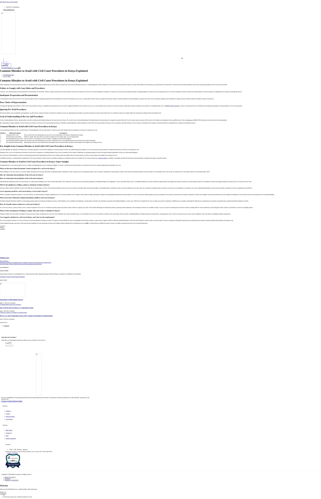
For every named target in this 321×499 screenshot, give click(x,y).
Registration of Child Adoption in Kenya (11, 299)
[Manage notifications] (3, 495)
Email (7, 343)
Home (9, 59)
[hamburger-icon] (182, 58)
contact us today (102, 158)
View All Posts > (4, 261)
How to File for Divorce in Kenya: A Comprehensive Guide (16, 308)
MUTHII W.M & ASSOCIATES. (9, 2)
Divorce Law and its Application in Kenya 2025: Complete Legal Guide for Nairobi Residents (26, 316)
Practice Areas (12, 60)
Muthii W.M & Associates (172, 106)
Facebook (6, 326)
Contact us (189, 120)
